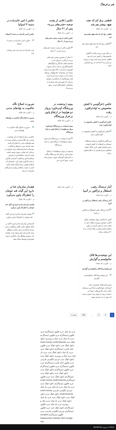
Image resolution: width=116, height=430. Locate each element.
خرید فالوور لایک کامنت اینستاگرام (59, 363)
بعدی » (73, 315)
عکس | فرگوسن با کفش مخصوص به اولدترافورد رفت (97, 108)
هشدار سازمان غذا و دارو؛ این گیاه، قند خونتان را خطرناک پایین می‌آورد (19, 190)
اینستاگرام (69, 377)
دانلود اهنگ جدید (67, 345)
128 (83, 315)
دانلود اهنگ (55, 345)
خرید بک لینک (69, 332)
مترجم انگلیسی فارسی (50, 359)
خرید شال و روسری (54, 338)
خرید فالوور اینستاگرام (54, 332)
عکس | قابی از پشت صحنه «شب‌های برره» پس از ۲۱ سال (60, 24)
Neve (112, 427)
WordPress (97, 427)
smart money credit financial (53, 342)
